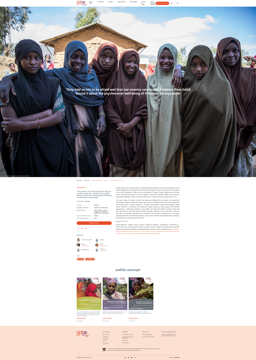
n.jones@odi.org (85, 245)
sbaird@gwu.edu (103, 245)
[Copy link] (90, 228)
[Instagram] (128, 357)
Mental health (90, 259)
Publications (121, 2)
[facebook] (78, 228)
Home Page (79, 180)
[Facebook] (125, 357)
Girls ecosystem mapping (153, 3)
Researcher (125, 340)
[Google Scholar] (135, 357)
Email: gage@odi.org (147, 334)
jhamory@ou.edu (103, 250)
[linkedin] (86, 228)
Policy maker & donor (127, 334)
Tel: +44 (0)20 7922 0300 (148, 337)
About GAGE (106, 334)
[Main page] (83, 3)
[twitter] (82, 228)
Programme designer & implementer (128, 337)
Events (104, 341)
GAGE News (106, 343)
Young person (125, 342)
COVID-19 (80, 259)
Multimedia (133, 2)
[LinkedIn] (131, 357)
